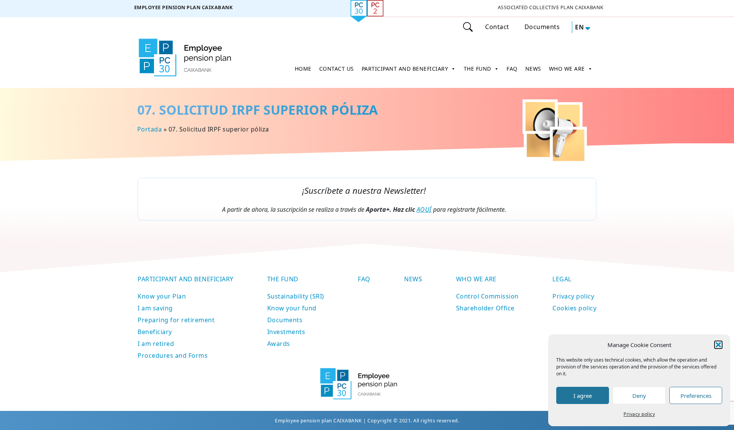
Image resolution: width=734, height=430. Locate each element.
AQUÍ (424, 209)
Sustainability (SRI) (295, 296)
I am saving (155, 308)
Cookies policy (574, 308)
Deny (639, 395)
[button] (718, 345)
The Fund (283, 279)
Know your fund (292, 308)
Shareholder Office (485, 308)
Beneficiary (155, 332)
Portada (149, 129)
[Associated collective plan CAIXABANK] (550, 8)
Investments (286, 332)
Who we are (476, 279)
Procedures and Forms (173, 355)
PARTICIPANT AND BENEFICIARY (405, 68)
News (413, 279)
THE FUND (477, 68)
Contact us (336, 68)
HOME (303, 68)
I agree (582, 395)
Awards (278, 343)
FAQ (512, 68)
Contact (497, 27)
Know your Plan (162, 296)
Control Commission (487, 296)
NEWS (533, 68)
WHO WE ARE (567, 68)
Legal (562, 279)
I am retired (156, 343)
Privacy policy (639, 414)
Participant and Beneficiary (186, 279)
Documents (542, 27)
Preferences (695, 395)
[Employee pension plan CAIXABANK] (183, 8)
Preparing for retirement (176, 320)
